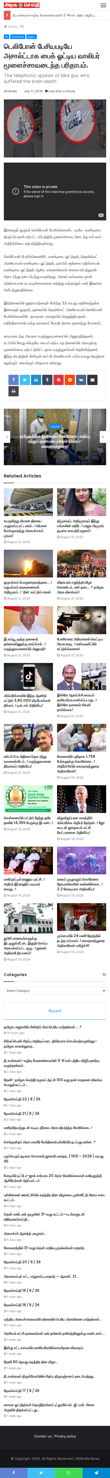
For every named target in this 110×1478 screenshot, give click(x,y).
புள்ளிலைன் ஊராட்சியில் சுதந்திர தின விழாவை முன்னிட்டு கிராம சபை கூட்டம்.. (54, 1197)
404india (10, 91)
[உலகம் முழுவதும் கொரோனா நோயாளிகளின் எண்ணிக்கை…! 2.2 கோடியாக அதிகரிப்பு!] (81, 860)
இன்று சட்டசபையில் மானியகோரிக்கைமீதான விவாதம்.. (44, 1347)
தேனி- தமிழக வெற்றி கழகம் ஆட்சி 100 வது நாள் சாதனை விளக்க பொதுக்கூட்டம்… (53, 1082)
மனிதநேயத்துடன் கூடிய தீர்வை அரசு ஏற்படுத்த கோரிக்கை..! (48, 1127)
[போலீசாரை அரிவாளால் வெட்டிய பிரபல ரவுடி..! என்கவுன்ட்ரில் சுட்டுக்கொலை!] (81, 620)
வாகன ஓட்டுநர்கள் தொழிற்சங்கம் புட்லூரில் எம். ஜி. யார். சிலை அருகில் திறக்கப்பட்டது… (49, 1407)
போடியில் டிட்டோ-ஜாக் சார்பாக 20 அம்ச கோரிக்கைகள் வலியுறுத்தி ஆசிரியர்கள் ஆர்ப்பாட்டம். (53, 1178)
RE (22, 26)
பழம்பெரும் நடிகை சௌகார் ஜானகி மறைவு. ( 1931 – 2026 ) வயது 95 (54, 1159)
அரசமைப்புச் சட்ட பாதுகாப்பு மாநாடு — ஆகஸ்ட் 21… (41, 1276)
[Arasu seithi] (22, 5)
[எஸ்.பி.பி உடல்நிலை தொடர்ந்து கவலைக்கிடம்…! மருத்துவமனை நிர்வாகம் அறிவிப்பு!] (28, 738)
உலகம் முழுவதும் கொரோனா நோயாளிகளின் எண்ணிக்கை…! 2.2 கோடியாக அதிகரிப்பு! (80, 884)
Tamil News (18, 36)
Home (12, 26)
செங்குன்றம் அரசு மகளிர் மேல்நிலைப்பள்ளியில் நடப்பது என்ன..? (50, 1142)
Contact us (42, 1436)
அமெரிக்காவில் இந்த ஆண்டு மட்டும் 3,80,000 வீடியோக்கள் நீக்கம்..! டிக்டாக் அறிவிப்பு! (27, 700)
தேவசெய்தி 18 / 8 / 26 (21, 1304)
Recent (55, 1010)
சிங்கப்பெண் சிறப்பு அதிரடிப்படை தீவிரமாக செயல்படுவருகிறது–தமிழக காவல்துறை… (50, 1044)
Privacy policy (65, 1436)
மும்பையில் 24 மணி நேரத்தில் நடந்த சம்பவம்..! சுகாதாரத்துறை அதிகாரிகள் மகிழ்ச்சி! (81, 940)
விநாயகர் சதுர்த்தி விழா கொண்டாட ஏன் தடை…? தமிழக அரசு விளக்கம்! (80, 587)
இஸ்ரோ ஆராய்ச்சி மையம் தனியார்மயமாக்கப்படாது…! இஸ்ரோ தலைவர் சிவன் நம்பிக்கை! (77, 702)
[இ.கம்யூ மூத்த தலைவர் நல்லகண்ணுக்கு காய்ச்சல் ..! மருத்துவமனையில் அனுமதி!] (28, 620)
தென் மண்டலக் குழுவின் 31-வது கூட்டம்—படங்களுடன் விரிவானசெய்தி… (44, 1217)
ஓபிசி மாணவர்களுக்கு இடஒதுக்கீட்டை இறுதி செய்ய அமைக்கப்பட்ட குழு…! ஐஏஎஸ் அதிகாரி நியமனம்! (26, 946)
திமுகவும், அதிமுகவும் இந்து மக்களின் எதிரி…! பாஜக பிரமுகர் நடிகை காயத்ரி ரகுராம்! (80, 525)
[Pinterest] (58, 380)
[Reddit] (70, 380)
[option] (55, 437)
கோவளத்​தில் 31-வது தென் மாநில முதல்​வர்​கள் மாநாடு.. (45, 1247)
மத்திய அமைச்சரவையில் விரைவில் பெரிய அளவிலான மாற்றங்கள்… (53, 1319)
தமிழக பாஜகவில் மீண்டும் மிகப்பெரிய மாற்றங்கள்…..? (43, 1027)
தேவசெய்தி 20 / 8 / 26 (22, 1262)
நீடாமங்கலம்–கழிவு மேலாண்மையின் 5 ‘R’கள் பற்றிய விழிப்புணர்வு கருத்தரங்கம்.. (52, 1063)
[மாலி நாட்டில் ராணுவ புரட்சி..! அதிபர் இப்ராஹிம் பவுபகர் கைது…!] (28, 860)
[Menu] (103, 5)
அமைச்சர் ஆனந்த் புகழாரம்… (25, 1233)
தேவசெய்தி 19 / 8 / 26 (21, 1290)
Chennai (55, 426)
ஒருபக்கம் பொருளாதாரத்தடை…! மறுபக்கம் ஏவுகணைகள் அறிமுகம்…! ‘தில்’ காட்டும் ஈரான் (28, 587)
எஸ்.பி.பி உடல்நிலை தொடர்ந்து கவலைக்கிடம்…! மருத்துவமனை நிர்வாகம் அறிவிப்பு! (27, 761)
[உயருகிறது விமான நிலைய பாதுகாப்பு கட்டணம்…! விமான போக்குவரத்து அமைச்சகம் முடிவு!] (28, 502)
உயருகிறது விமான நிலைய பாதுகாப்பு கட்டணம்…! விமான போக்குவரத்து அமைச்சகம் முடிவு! (25, 528)
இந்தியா (32, 36)
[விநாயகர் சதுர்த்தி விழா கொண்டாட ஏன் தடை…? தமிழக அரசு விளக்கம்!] (81, 563)
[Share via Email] (92, 380)
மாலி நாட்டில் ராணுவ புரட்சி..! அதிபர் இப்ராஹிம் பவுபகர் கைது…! (24, 884)
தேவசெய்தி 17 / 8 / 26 (21, 1390)
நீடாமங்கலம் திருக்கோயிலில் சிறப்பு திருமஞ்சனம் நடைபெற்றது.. (49, 1376)
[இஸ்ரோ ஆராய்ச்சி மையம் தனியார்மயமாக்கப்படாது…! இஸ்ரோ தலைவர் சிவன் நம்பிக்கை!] (81, 676)
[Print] (13, 391)
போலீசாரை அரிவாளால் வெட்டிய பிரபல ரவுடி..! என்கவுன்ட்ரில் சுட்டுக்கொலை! (80, 644)
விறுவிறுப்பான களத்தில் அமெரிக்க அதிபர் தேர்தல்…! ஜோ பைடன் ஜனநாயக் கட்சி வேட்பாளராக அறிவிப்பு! (81, 825)
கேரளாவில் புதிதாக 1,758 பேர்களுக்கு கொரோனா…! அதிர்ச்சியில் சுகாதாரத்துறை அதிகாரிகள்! (78, 764)
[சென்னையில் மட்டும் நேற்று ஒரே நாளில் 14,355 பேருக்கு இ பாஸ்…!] (28, 799)
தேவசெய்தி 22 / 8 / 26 (22, 1099)
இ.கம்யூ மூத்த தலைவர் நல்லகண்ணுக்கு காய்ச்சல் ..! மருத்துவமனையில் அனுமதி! (25, 644)
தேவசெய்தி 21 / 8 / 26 (21, 1113)
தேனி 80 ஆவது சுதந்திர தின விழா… (31, 1361)
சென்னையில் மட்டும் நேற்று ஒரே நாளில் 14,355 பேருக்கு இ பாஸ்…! (28, 820)
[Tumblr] (47, 380)
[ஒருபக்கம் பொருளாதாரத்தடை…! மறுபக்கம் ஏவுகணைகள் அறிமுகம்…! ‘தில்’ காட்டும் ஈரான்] (28, 563)
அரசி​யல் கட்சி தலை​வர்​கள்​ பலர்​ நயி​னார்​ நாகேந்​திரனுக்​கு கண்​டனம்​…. (54, 1333)
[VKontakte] (81, 380)
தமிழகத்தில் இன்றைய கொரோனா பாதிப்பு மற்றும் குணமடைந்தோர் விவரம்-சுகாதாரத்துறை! (55, 441)
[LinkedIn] (36, 380)
